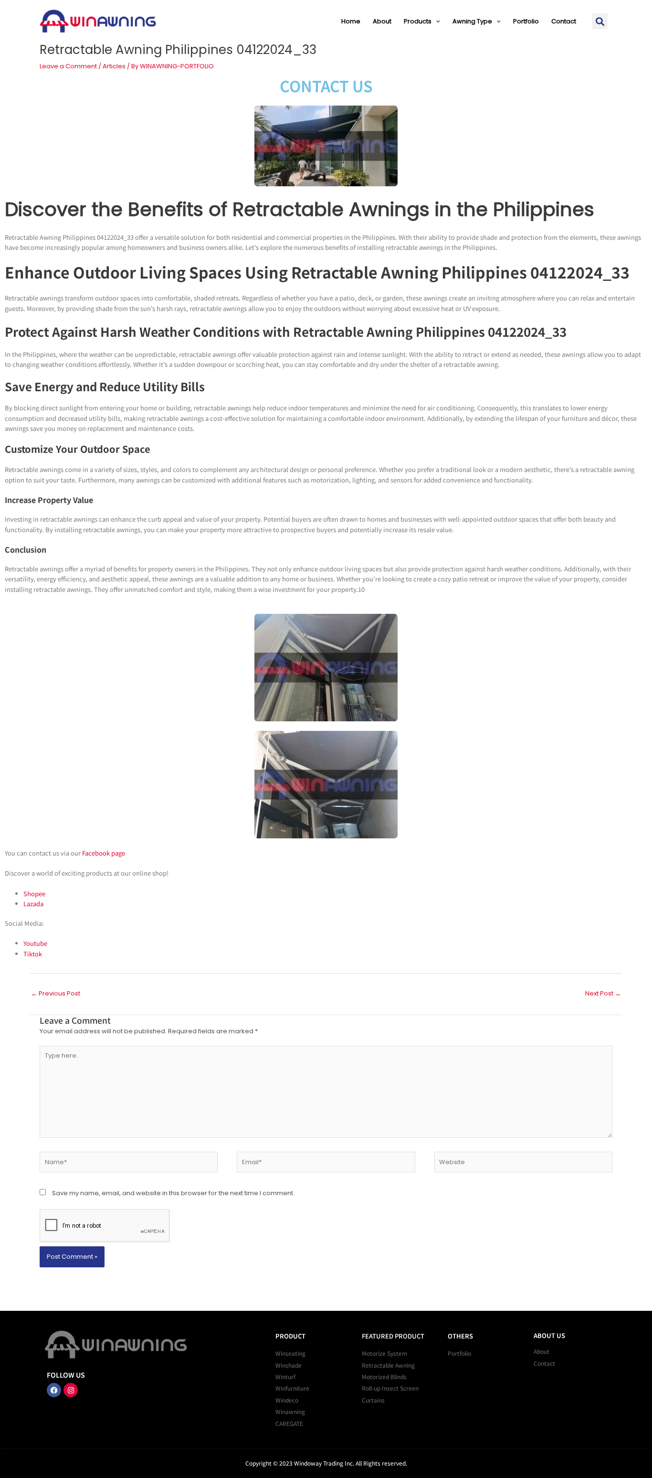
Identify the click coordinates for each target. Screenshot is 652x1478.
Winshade (288, 1365)
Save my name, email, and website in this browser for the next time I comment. (173, 1193)
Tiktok (32, 953)
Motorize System (384, 1353)
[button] (435, 21)
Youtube (35, 943)
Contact (563, 21)
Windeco (286, 1400)
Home (350, 21)
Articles (114, 66)
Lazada (33, 903)
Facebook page (103, 852)
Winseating (290, 1353)
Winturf (285, 1376)
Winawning (290, 1411)
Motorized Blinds (384, 1376)
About (382, 21)
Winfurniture (292, 1388)
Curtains (373, 1400)
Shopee (34, 893)
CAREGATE (289, 1423)
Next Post (603, 993)
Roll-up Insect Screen (390, 1388)
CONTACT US (326, 85)
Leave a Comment (68, 66)
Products (417, 21)
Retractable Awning (388, 1365)
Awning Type (472, 21)
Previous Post (55, 993)
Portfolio (526, 21)
